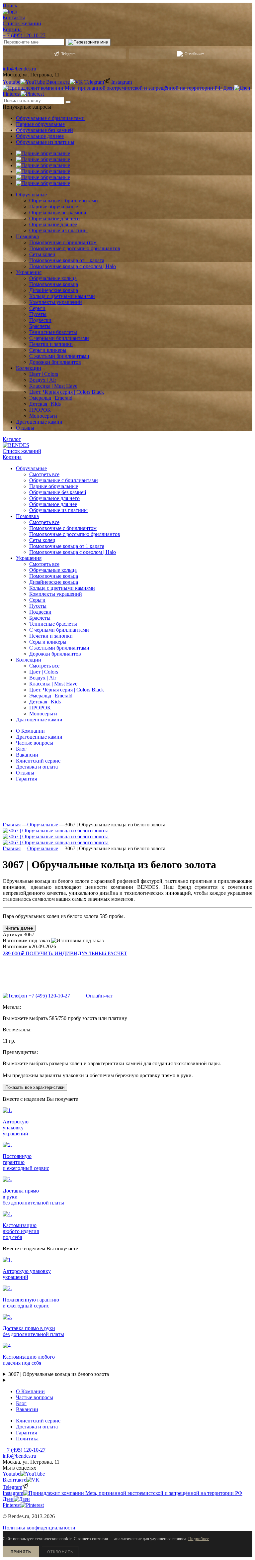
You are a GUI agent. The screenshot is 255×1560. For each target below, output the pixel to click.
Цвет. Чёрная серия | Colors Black (66, 689)
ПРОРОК (40, 707)
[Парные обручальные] (43, 153)
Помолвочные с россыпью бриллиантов (74, 534)
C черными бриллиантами (59, 630)
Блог (21, 749)
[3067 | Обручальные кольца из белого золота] (56, 830)
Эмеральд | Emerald (50, 695)
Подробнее (198, 1538)
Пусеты (37, 606)
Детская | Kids (45, 701)
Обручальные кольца (53, 570)
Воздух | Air (42, 677)
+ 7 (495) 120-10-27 (24, 35)
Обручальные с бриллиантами (50, 118)
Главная (12, 824)
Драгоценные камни (39, 737)
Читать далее (19, 928)
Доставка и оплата (37, 767)
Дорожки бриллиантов (55, 654)
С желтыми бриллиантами (59, 648)
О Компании (30, 731)
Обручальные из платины (45, 142)
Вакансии (27, 755)
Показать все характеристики (34, 1087)
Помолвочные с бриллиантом (63, 528)
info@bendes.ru (19, 68)
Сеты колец (42, 540)
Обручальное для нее (40, 136)
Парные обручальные (40, 124)
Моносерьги (43, 713)
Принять (21, 1552)
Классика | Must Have (53, 683)
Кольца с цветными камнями (62, 588)
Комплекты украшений (55, 594)
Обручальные (42, 824)
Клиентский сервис (38, 761)
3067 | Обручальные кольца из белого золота (58, 1374)
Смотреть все (44, 474)
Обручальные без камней (44, 130)
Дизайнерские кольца (53, 582)
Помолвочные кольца (53, 576)
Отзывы (25, 773)
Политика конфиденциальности (39, 1527)
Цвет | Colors (43, 672)
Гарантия (26, 778)
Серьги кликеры (47, 642)
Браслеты (39, 618)
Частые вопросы (34, 743)
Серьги (37, 600)
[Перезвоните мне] (88, 42)
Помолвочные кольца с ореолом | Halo (72, 552)
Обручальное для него (54, 498)
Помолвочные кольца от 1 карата (66, 546)
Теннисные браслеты (53, 624)
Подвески (40, 612)
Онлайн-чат (194, 54)
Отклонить (60, 1552)
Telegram (68, 54)
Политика (27, 1438)
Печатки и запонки (51, 636)
